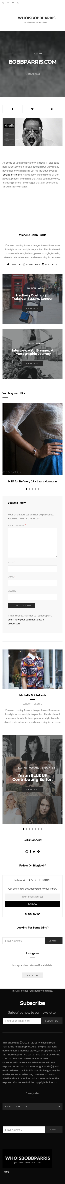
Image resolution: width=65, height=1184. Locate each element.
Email (11, 576)
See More (32, 975)
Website (12, 591)
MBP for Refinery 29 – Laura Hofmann (32, 481)
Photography (36, 343)
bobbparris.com (11, 174)
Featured (37, 53)
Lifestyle (45, 768)
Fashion (22, 768)
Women (42, 288)
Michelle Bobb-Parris (32, 235)
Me (53, 768)
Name (11, 562)
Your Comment (16, 525)
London (31, 288)
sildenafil (42, 162)
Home (6, 1172)
